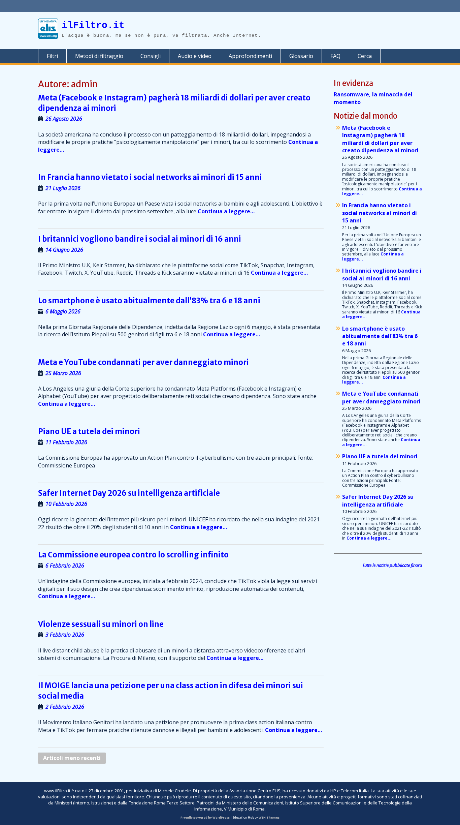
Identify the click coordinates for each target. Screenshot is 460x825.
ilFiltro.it (93, 25)
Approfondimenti (250, 56)
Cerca (365, 56)
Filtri (52, 56)
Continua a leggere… (226, 211)
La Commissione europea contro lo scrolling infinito (133, 554)
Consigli (150, 56)
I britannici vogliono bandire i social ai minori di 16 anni (139, 239)
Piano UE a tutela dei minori (89, 431)
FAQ (335, 56)
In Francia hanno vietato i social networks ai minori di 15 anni (150, 177)
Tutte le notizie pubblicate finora (392, 565)
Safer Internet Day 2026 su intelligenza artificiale (129, 493)
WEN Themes (269, 817)
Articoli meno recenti (72, 758)
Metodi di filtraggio (99, 56)
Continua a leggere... (369, 538)
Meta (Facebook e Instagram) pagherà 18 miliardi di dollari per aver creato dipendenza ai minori (380, 139)
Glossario (301, 56)
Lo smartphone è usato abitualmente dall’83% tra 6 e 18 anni (149, 300)
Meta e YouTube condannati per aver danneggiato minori (143, 362)
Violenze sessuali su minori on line (101, 624)
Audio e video (194, 56)
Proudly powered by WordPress (205, 817)
